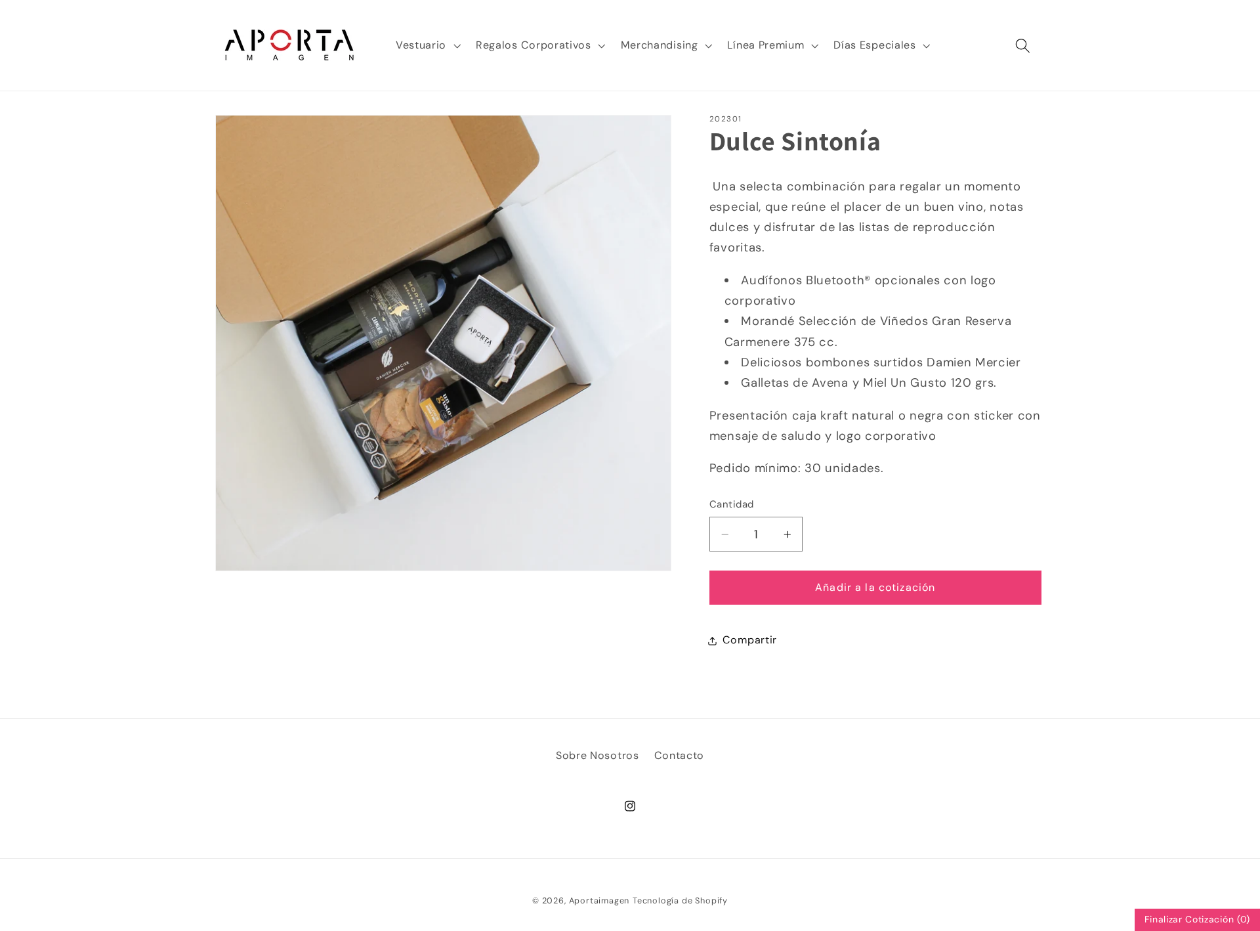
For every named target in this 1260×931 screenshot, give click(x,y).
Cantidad (731, 504)
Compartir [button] (750, 640)
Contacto (679, 755)
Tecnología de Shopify (680, 900)
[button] (427, 45)
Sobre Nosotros (597, 755)
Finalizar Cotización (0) (1197, 919)
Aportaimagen (599, 900)
